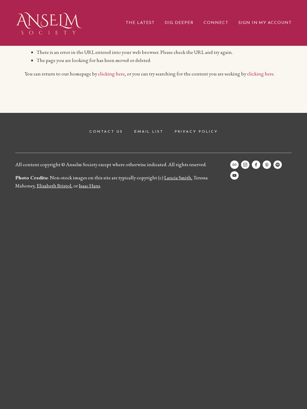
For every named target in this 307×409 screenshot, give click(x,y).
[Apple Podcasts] (267, 164)
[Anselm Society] (234, 175)
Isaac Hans (89, 185)
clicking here (111, 73)
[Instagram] (245, 164)
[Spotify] (277, 164)
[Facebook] (256, 164)
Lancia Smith (177, 177)
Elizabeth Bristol (54, 185)
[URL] (234, 164)
